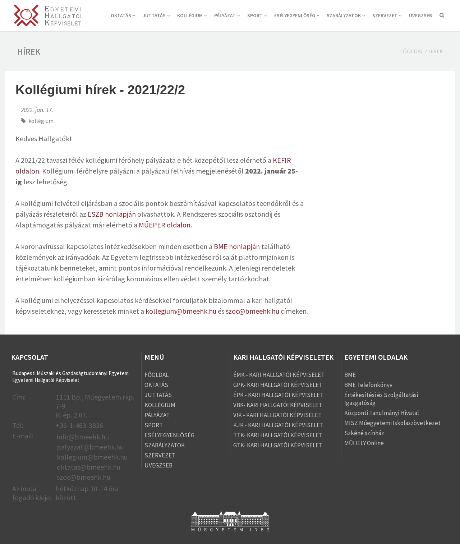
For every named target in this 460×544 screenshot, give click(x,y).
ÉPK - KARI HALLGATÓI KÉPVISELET (278, 395)
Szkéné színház (364, 433)
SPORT (255, 15)
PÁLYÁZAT (225, 15)
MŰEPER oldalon (164, 224)
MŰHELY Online (364, 443)
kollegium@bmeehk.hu (181, 310)
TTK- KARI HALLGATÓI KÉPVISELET (277, 435)
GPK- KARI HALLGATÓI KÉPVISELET (277, 385)
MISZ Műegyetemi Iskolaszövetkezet (392, 423)
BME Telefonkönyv (368, 385)
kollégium (41, 120)
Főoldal (412, 51)
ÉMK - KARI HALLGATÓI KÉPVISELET (279, 375)
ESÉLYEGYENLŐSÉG (295, 15)
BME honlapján (237, 246)
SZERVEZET (385, 15)
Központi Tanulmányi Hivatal (381, 413)
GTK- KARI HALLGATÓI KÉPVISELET (277, 445)
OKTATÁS (121, 15)
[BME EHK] (47, 16)
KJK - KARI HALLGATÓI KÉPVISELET (278, 425)
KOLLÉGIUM (190, 15)
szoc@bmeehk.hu (252, 310)
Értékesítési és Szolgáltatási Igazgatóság (381, 399)
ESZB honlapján (111, 213)
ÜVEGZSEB (420, 15)
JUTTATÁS (155, 15)
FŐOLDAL (156, 375)
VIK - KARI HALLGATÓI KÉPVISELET (277, 415)
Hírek (435, 51)
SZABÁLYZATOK (344, 15)
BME (350, 375)
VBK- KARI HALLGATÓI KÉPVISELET (277, 405)
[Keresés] (442, 16)
